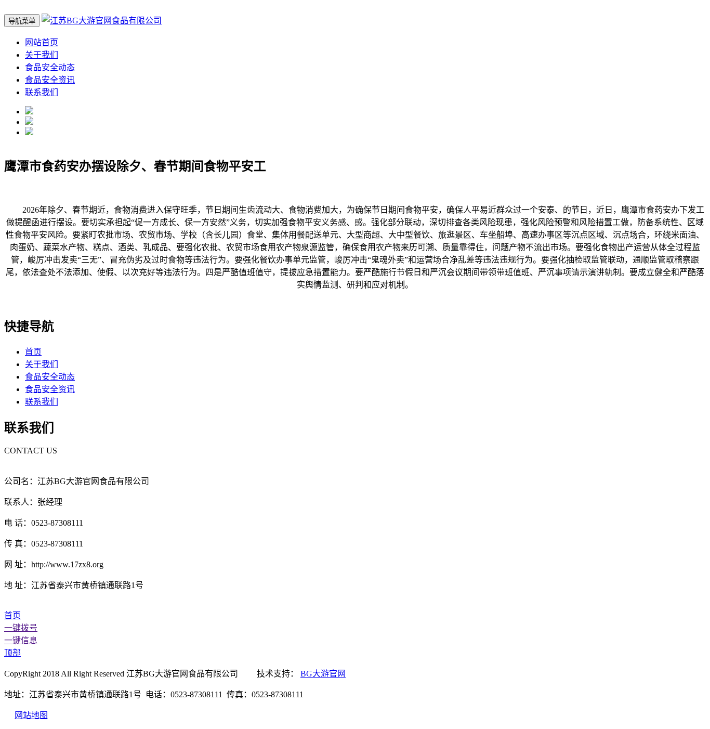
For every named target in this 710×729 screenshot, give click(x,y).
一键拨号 (20, 627)
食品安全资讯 (50, 79)
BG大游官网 (323, 673)
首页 (33, 351)
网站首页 (41, 42)
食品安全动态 (50, 67)
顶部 (12, 652)
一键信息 (20, 640)
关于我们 (41, 54)
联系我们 (41, 92)
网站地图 (31, 715)
